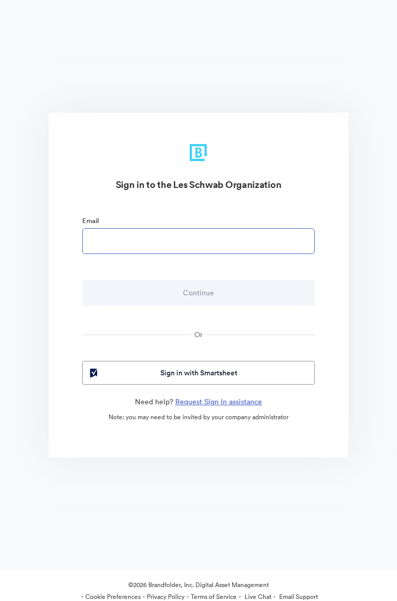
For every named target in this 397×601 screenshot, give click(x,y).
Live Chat (257, 596)
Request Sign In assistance (218, 401)
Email (90, 220)
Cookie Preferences (113, 596)
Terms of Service (214, 596)
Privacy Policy (166, 596)
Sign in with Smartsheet (198, 373)
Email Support (298, 596)
